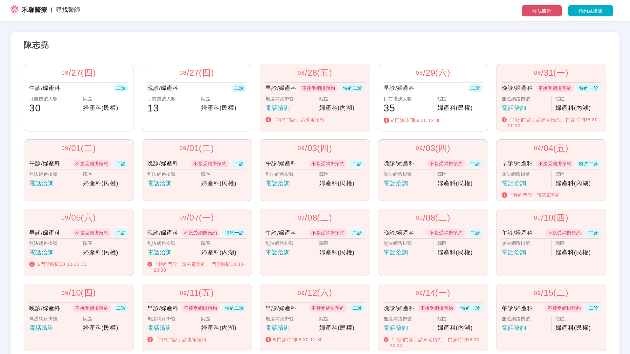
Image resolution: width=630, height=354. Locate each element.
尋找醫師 (542, 10)
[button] (79, 97)
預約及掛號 (590, 10)
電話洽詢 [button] (277, 108)
